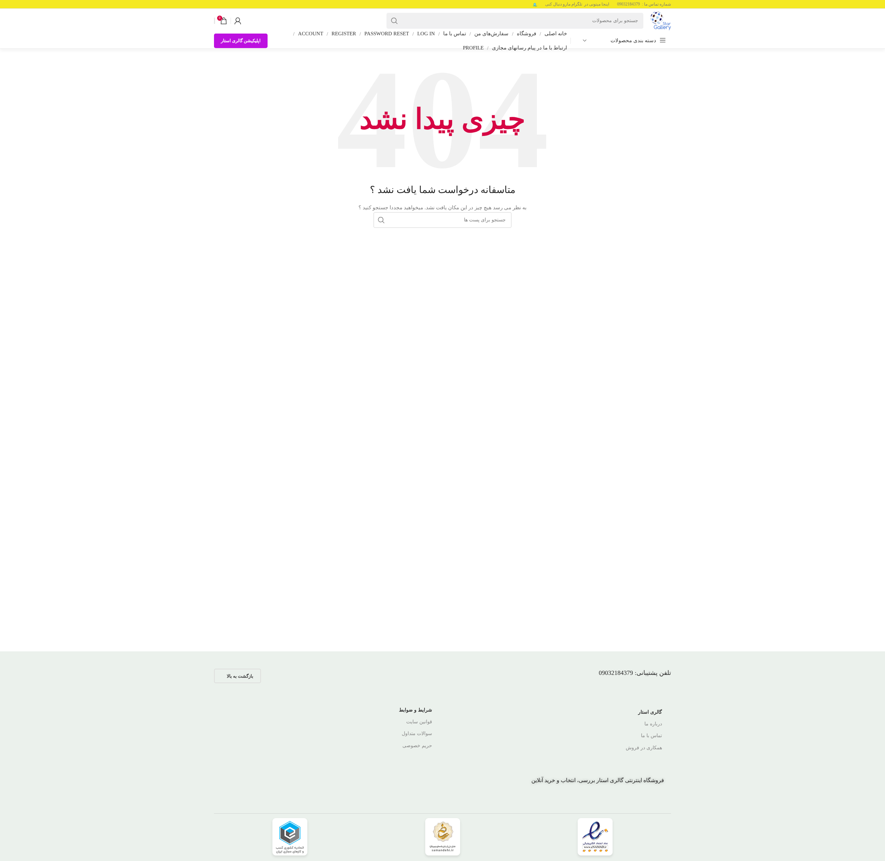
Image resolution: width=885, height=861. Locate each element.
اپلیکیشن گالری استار (241, 40)
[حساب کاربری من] (238, 21)
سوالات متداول (417, 733)
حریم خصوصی (417, 745)
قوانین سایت (419, 721)
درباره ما (653, 723)
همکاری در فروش (644, 747)
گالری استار (650, 712)
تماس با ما (651, 735)
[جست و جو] (394, 21)
